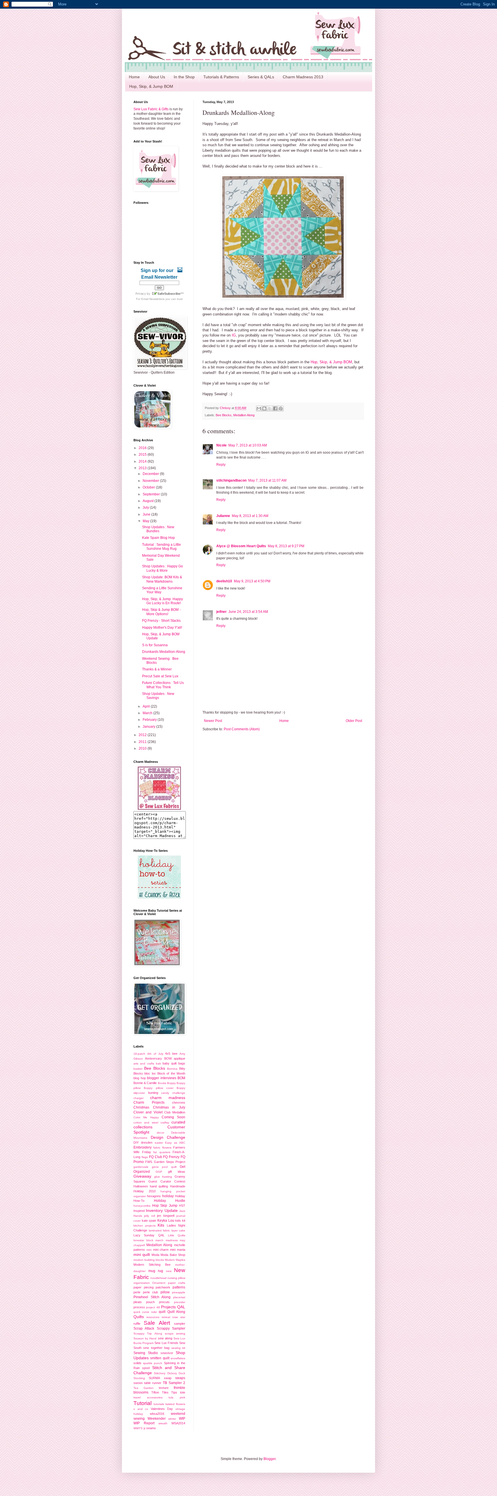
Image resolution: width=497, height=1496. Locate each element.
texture (164, 1387)
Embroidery (142, 1147)
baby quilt (170, 1063)
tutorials (159, 1404)
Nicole (221, 445)
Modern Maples (175, 1259)
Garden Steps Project (170, 1162)
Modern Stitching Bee (152, 1264)
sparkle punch (152, 1363)
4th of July (155, 1053)
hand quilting (159, 1186)
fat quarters (161, 1152)
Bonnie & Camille (145, 1083)
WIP (182, 1419)
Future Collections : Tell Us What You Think (163, 685)
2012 (143, 735)
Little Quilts (176, 1235)
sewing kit (178, 1347)
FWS (148, 1162)
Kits (161, 1225)
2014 (143, 461)
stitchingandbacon (231, 480)
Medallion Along (244, 415)
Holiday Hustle (170, 1201)
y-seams (150, 1428)
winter (172, 1418)
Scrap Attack (143, 1328)
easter (159, 1142)
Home (134, 77)
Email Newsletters (153, 299)
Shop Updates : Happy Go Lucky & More (162, 568)
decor (160, 1132)
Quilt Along (176, 1312)
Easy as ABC (175, 1142)
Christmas (141, 1107)
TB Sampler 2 (174, 1383)
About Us (156, 77)
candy (165, 1092)
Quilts (138, 1316)
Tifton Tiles (160, 1392)
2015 (143, 455)
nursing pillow (176, 1278)
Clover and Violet (148, 1112)
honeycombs (141, 1205)
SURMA (154, 1378)
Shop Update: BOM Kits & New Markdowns (162, 579)
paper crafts (176, 1282)
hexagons (154, 1196)
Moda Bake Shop (172, 1255)
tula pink (177, 1397)
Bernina (172, 1068)
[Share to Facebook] (275, 408)
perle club (150, 1292)
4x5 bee (171, 1053)
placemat (179, 1297)
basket (137, 1068)
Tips (174, 1392)
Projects (168, 1307)
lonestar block (143, 1240)
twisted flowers (175, 1404)
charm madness (167, 1097)
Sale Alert (157, 1323)
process (139, 1307)
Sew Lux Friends (166, 1343)
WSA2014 (178, 1423)
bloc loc (150, 1073)
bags (181, 1063)
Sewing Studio (145, 1353)
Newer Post (213, 721)
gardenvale (140, 1166)
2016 (143, 448)
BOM (181, 1078)
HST (182, 1205)
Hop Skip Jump (164, 1206)
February (150, 720)
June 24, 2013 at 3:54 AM (248, 612)
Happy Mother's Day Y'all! (162, 628)
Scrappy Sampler (171, 1328)
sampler (179, 1323)
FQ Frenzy (171, 1157)
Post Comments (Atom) (242, 729)
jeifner (221, 612)
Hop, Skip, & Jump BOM (151, 86)
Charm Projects (149, 1102)
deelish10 (224, 581)
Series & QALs (261, 77)
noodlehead (158, 1278)
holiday (168, 1196)
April (147, 706)
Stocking (139, 1378)
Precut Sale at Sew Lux (160, 676)
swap (167, 1378)
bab (158, 1063)
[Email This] (259, 408)
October (149, 487)
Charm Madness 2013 (303, 77)
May (146, 521)
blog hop (139, 1078)
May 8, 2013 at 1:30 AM (250, 516)
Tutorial (142, 1403)
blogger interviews (161, 1078)
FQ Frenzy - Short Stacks (161, 621)
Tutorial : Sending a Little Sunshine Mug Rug (161, 547)
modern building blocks (148, 1259)
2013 (143, 468)
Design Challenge (168, 1137)
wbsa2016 (157, 1413)
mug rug (155, 1271)
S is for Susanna (155, 645)
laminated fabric (159, 1230)
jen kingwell (165, 1215)
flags (145, 1157)
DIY (136, 1142)
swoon (138, 1383)
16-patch (139, 1053)
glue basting (163, 1176)
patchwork (163, 1287)
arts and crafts (143, 1063)
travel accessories (148, 1397)
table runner (152, 1383)
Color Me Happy (146, 1117)
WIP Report (143, 1423)
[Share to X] (270, 408)
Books (162, 1083)
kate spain (149, 1220)
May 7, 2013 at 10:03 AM (247, 445)
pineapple (178, 1292)
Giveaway (142, 1176)
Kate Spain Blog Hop (158, 538)
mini (149, 1249)
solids (137, 1363)
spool (146, 1368)
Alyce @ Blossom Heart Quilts (241, 546)
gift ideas (176, 1171)
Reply (220, 465)
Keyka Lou (165, 1221)
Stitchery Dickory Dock (169, 1373)
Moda (155, 1255)
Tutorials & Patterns (221, 77)
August (148, 501)
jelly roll (149, 1215)
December (151, 474)
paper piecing (143, 1287)
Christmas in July (169, 1107)
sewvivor (166, 1353)
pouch (150, 1302)
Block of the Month (171, 1073)
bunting (153, 1092)
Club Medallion (174, 1112)
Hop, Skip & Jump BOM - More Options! (161, 612)
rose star (178, 1317)
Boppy (171, 1083)
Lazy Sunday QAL (149, 1235)
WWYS (138, 1428)
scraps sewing (175, 1333)
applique (179, 1058)
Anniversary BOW (158, 1058)
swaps (180, 1378)
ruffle (136, 1323)
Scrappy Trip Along (147, 1333)
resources (152, 1317)
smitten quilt (159, 1358)
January (149, 727)
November (151, 481)
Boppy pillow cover (158, 1088)
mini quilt (141, 1254)
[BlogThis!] (264, 408)
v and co (140, 1409)
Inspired (139, 1210)
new (168, 1271)
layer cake (178, 1230)
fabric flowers (162, 1147)
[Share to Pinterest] (281, 408)
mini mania (177, 1249)
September (152, 494)
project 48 (153, 1307)
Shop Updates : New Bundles (158, 529)
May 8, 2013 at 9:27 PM (286, 546)
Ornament (158, 1282)
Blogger (269, 1459)
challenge (178, 1092)
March (148, 713)
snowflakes (178, 1358)
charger (138, 1098)
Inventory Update (161, 1210)
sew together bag (156, 1347)
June (147, 514)
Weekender (157, 1419)
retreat (166, 1317)
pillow (165, 1292)
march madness (166, 1240)
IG (234, 335)
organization (141, 1282)
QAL (181, 1307)
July (146, 507)
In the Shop (184, 77)
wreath (162, 1423)
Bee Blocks (224, 415)
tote (182, 1392)
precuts (164, 1302)
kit (183, 1220)
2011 (143, 742)
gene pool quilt (164, 1166)
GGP (159, 1171)
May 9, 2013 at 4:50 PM (252, 581)
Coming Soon (173, 1117)
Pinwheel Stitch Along (152, 1297)
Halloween (140, 1186)
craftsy (164, 1122)
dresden (146, 1142)
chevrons (178, 1102)
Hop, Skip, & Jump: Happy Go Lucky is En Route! (162, 601)
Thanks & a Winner (157, 669)
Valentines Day (162, 1409)
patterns (179, 1287)
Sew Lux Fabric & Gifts (151, 109)
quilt (162, 1312)
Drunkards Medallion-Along (163, 652)
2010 (143, 748)
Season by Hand (144, 1338)
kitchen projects (144, 1225)
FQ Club (155, 1157)
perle (136, 1292)
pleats (137, 1302)
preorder (179, 1302)
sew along (165, 1338)
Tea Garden (143, 1387)
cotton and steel (145, 1122)
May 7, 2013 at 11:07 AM (267, 480)
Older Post (354, 721)
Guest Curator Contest (166, 1181)
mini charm (161, 1249)
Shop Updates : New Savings (158, 696)
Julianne (223, 516)
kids (178, 1220)
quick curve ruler (145, 1311)
